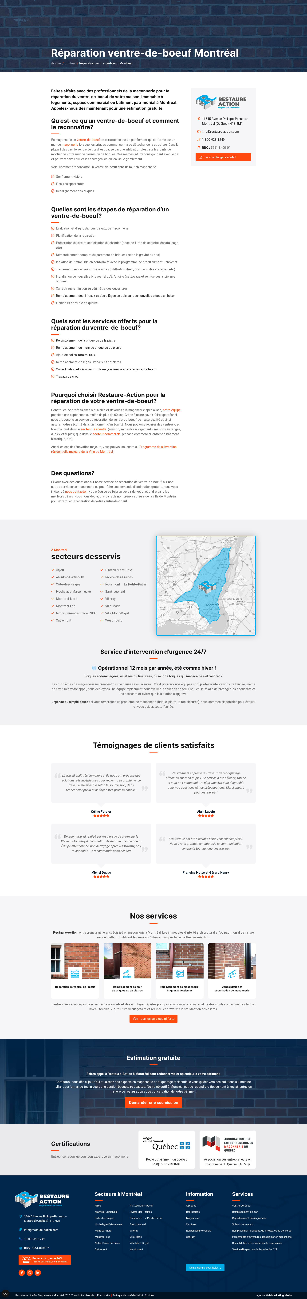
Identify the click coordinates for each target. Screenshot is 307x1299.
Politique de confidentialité (127, 1295)
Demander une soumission (153, 1102)
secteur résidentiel (94, 429)
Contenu (70, 63)
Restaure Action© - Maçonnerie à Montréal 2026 (42, 1295)
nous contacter (76, 491)
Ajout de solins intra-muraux (75, 355)
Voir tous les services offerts (153, 1019)
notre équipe (172, 410)
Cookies (149, 1295)
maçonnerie (70, 144)
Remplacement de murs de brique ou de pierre (88, 348)
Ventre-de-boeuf (241, 1205)
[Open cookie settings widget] (5, 1293)
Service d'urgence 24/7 (219, 157)
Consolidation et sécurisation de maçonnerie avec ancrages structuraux (106, 369)
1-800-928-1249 (213, 140)
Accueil (56, 63)
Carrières (191, 1224)
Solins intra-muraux (242, 1224)
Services (242, 1194)
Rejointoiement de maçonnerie (249, 1218)
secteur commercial (107, 434)
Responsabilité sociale (198, 1230)
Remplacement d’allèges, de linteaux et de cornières (261, 1230)
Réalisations (193, 1211)
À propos (191, 1205)
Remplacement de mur (245, 1211)
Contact (190, 1236)
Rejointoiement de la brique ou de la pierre (85, 340)
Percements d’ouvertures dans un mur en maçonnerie (262, 1236)
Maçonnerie (192, 1218)
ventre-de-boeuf (88, 140)
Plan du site (103, 1295)
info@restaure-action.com (220, 132)
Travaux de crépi (67, 376)
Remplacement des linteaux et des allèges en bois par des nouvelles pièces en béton (115, 296)
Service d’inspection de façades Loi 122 (254, 1249)
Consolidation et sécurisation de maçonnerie (257, 1243)
